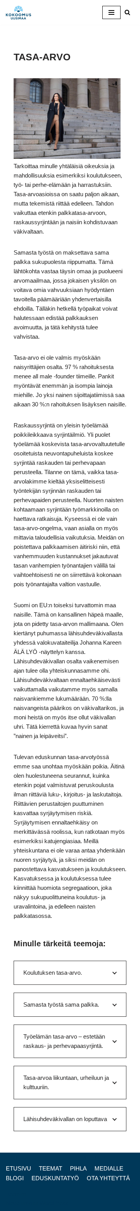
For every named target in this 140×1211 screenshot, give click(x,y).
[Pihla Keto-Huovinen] (20, 12)
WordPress (54, 1203)
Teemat (50, 1168)
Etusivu (18, 1168)
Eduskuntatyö (55, 1178)
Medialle (108, 1168)
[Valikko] (111, 12)
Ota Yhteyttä (108, 1178)
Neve (12, 1203)
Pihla (78, 1168)
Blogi (15, 1178)
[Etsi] (127, 12)
